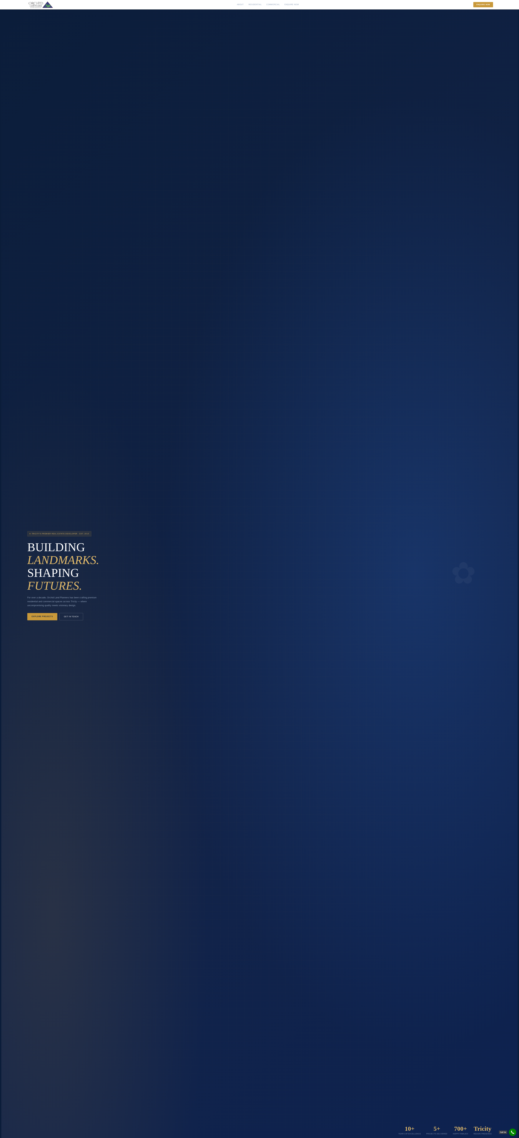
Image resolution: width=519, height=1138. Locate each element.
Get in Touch (71, 617)
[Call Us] (512, 1132)
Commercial (273, 5)
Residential (255, 5)
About (240, 5)
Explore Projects (42, 616)
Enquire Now (292, 5)
